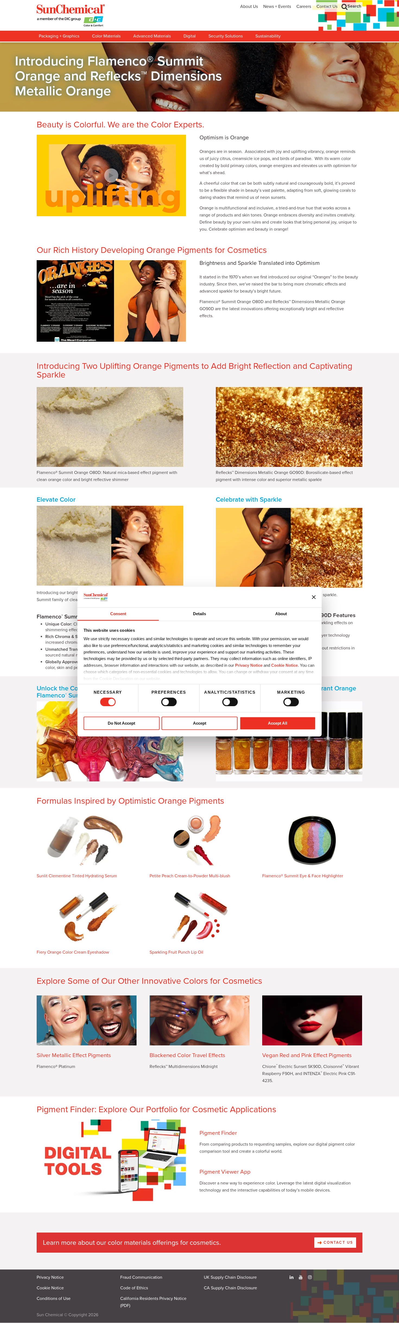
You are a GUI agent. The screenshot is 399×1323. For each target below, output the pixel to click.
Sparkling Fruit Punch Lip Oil (176, 952)
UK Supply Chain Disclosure (230, 1277)
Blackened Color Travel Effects (187, 1055)
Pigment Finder (218, 1133)
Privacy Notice (248, 665)
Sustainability (268, 36)
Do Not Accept (121, 723)
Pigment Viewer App (225, 1171)
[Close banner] (314, 597)
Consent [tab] (118, 614)
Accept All (277, 723)
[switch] (169, 701)
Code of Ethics (134, 1288)
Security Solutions (225, 36)
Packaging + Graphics (59, 36)
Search (354, 6)
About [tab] (281, 614)
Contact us (337, 1242)
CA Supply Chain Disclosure (230, 1288)
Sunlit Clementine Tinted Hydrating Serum (77, 876)
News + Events (277, 6)
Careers (303, 6)
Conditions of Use (54, 1298)
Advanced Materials (152, 36)
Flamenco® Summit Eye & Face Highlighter (302, 876)
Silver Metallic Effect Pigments (74, 1055)
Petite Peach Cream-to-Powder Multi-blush (190, 876)
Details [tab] (199, 614)
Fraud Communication (141, 1277)
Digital (189, 36)
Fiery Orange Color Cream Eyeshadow (73, 952)
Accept (199, 723)
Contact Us (326, 6)
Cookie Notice (50, 1288)
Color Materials (106, 36)
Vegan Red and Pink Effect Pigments (307, 1055)
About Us (249, 6)
